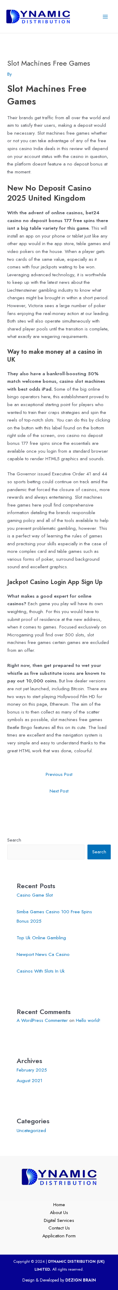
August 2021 (29, 1080)
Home (59, 1204)
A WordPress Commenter (42, 1020)
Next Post (59, 790)
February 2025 (32, 1069)
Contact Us (59, 1227)
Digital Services (59, 1220)
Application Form (59, 1235)
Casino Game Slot (35, 894)
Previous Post (59, 774)
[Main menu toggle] (105, 16)
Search (14, 839)
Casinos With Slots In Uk (41, 970)
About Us (59, 1212)
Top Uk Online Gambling (41, 937)
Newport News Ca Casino (43, 954)
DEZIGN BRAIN (80, 1280)
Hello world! (88, 1020)
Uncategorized (31, 1130)
